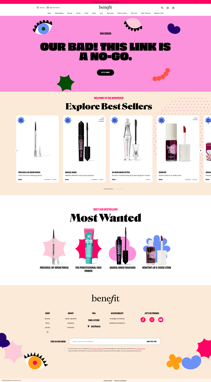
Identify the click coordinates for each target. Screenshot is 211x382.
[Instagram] (152, 319)
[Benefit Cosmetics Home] (105, 7)
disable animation (117, 323)
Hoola (208, 172)
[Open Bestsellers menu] (64, 14)
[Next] (201, 150)
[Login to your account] (169, 7)
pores (47, 327)
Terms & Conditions (120, 380)
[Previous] (17, 150)
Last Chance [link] (145, 13)
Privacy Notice (140, 348)
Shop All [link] (134, 13)
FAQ (93, 313)
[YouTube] (160, 319)
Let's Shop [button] (105, 72)
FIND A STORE (93, 320)
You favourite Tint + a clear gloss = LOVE (105, 2)
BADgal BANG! (71, 172)
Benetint (162, 172)
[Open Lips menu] (104, 14)
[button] (173, 7)
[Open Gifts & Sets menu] (128, 14)
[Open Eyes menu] (97, 14)
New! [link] (49, 13)
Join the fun (151, 341)
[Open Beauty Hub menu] (164, 14)
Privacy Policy (108, 380)
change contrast (117, 319)
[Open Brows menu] (73, 14)
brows (47, 319)
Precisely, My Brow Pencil (29, 172)
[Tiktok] (143, 319)
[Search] (164, 7)
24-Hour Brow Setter (121, 172)
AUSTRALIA (95, 326)
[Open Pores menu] (81, 14)
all (47, 332)
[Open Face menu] (89, 14)
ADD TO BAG (131, 159)
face (47, 323)
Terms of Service (97, 348)
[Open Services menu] (114, 14)
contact (70, 327)
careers (70, 323)
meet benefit (70, 319)
